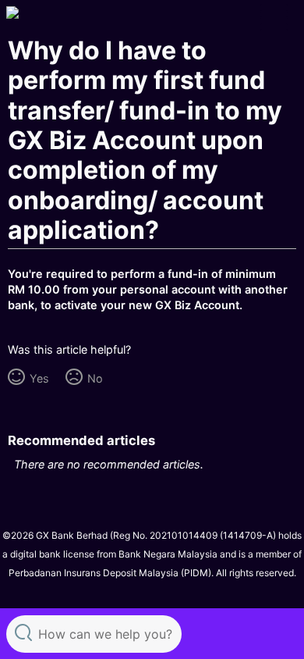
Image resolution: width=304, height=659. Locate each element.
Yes (39, 378)
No (94, 378)
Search (23, 632)
